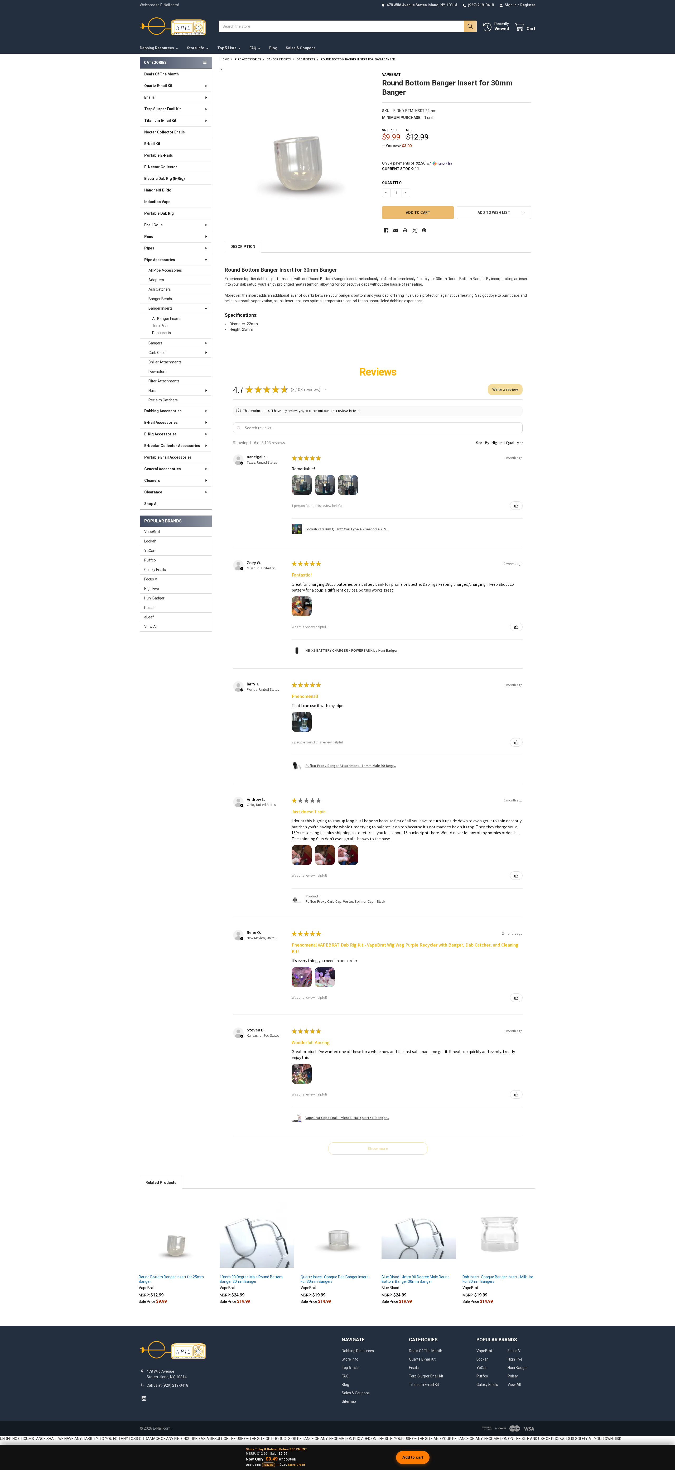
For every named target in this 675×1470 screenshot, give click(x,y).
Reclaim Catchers (163, 400)
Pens (148, 236)
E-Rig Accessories (160, 434)
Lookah (150, 541)
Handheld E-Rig (157, 190)
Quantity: (392, 183)
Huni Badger (154, 598)
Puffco (150, 560)
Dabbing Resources (157, 48)
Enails (149, 97)
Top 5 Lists (227, 48)
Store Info (195, 48)
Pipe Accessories (159, 260)
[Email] (396, 230)
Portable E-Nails (158, 155)
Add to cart (412, 1457)
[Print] (405, 230)
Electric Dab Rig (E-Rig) (164, 178)
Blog (273, 48)
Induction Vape (157, 202)
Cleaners (152, 480)
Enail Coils (153, 225)
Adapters (156, 280)
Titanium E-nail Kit (160, 120)
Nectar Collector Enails (164, 132)
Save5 (268, 1465)
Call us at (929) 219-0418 (167, 1385)
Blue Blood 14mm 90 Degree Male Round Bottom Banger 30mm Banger (416, 1279)
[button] (494, 212)
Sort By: (483, 442)
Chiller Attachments (165, 362)
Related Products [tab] (161, 1182)
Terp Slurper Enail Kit (162, 109)
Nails (152, 390)
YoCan (149, 551)
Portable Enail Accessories (168, 457)
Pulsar (149, 608)
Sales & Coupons (301, 48)
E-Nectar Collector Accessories (172, 446)
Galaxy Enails (155, 570)
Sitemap (349, 1401)
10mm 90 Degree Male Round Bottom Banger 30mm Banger (251, 1279)
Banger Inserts (160, 308)
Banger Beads (160, 299)
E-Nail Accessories (161, 422)
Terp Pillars (161, 326)
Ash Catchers (159, 289)
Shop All (151, 504)
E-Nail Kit (152, 144)
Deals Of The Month (161, 74)
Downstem (157, 371)
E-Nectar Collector (160, 167)
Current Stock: (400, 169)
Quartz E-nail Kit (158, 86)
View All (150, 626)
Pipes (149, 248)
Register (527, 5)
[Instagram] (144, 1398)
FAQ (252, 48)
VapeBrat (152, 532)
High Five (151, 589)
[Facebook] (386, 230)
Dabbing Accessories (163, 411)
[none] (299, 147)
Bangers (155, 343)
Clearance (153, 492)
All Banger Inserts (166, 318)
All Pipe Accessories (165, 270)
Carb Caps (157, 352)
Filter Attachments (164, 381)
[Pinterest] (424, 230)
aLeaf (149, 617)
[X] (415, 230)
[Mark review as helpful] (516, 505)
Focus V (150, 579)
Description (242, 246)
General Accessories (162, 469)
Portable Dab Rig (159, 213)
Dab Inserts (161, 333)
